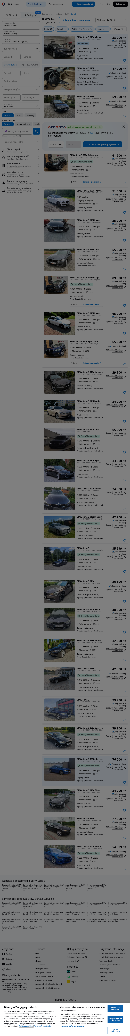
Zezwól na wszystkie (115, 1008)
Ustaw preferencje (115, 1030)
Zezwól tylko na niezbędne (115, 1019)
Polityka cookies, (26, 1026)
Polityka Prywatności (42, 1026)
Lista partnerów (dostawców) (72, 1026)
